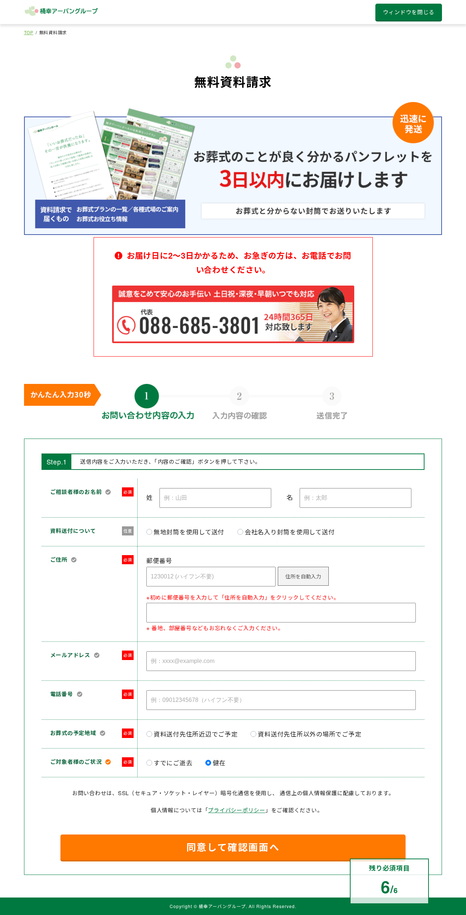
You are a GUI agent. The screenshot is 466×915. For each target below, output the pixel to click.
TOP (28, 32)
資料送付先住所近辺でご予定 (196, 733)
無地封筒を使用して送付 (189, 531)
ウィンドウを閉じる (409, 12)
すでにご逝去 (173, 762)
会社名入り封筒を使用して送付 (290, 531)
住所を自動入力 (303, 576)
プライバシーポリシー (236, 810)
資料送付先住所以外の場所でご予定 (309, 733)
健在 (219, 762)
